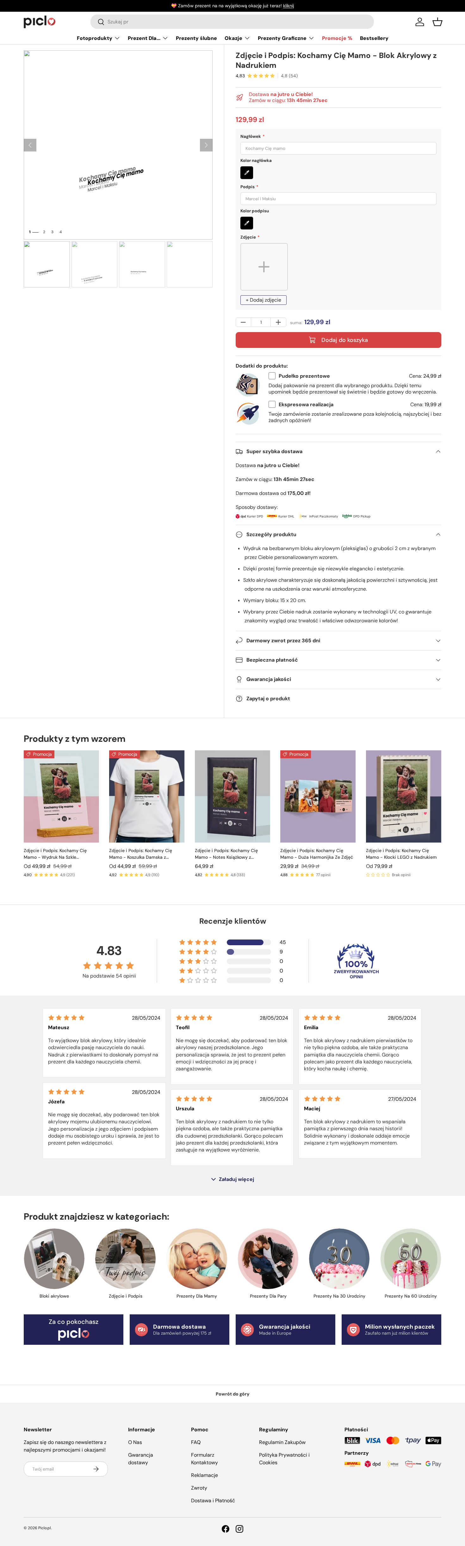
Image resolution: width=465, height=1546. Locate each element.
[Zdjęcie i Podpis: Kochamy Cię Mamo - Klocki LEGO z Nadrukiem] (403, 796)
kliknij (288, 6)
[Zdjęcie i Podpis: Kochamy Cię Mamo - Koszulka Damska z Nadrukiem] (146, 796)
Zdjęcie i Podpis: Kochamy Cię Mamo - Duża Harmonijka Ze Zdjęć (316, 854)
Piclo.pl (44, 1527)
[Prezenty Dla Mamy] (197, 1258)
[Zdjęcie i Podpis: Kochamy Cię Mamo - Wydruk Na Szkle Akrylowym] (61, 796)
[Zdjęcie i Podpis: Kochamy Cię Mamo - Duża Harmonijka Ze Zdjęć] (318, 796)
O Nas (135, 1442)
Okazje (233, 38)
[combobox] (232, 22)
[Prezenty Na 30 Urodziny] (339, 1258)
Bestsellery (374, 38)
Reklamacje (204, 1475)
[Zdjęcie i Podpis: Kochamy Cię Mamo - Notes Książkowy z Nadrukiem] (232, 796)
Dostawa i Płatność (213, 1500)
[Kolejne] (206, 145)
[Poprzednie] (30, 145)
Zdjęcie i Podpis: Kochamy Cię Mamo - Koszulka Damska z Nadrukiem (140, 854)
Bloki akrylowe (54, 1296)
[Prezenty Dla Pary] (268, 1258)
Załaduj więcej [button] (236, 1179)
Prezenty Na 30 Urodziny (339, 1296)
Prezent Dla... (144, 38)
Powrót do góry (233, 1394)
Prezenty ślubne (196, 38)
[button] (437, 22)
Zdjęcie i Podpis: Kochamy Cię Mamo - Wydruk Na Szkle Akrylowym (55, 854)
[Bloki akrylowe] (54, 1258)
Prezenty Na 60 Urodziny (411, 1296)
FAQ (196, 1442)
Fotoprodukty (94, 38)
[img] (66, 1018)
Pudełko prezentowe (304, 376)
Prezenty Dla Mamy (197, 1296)
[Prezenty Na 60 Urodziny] (411, 1258)
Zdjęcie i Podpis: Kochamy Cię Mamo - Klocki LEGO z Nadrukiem (401, 854)
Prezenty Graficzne (282, 38)
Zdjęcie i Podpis (125, 1296)
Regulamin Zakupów (282, 1442)
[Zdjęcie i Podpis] (125, 1258)
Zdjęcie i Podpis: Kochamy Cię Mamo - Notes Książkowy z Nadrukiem (226, 854)
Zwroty (199, 1488)
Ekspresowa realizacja (306, 404)
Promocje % (337, 38)
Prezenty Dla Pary (268, 1296)
